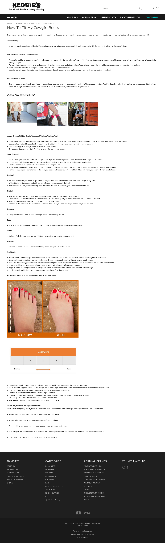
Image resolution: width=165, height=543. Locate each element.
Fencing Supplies (52, 493)
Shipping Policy (107, 17)
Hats (47, 483)
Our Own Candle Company (94, 480)
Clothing (49, 473)
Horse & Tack (50, 466)
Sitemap (10, 483)
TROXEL (87, 490)
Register (19, 480)
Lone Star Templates (86, 534)
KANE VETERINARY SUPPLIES (94, 493)
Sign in (10, 480)
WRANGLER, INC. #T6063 (92, 483)
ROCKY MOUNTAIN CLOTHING (94, 496)
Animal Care (50, 490)
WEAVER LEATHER (90, 476)
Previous (158, 535)
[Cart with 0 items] (157, 8)
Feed (47, 496)
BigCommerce (87, 531)
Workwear (49, 469)
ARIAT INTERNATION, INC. (93, 466)
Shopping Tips (88, 17)
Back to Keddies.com (130, 17)
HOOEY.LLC (88, 486)
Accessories (50, 476)
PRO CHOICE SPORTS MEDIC (94, 473)
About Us (71, 17)
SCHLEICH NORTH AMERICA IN (94, 469)
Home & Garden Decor (54, 486)
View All (87, 500)
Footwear (49, 480)
